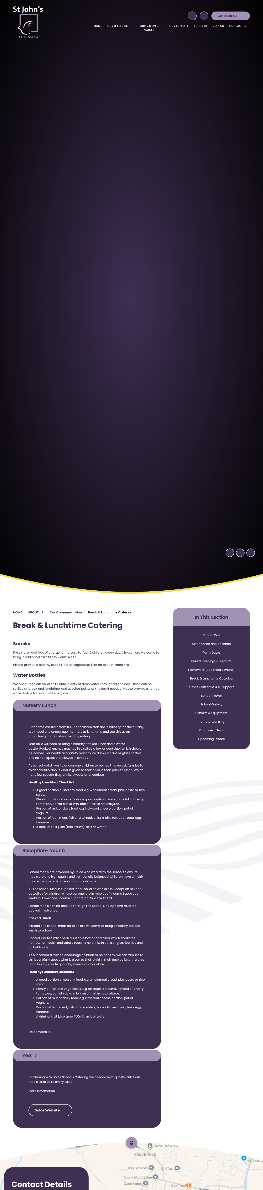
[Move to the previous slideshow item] (230, 553)
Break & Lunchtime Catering (110, 612)
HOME (17, 612)
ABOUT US (36, 612)
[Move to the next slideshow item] (240, 553)
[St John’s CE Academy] (28, 22)
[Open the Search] (192, 16)
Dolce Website (39, 1032)
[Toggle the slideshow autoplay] (250, 553)
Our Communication (66, 612)
